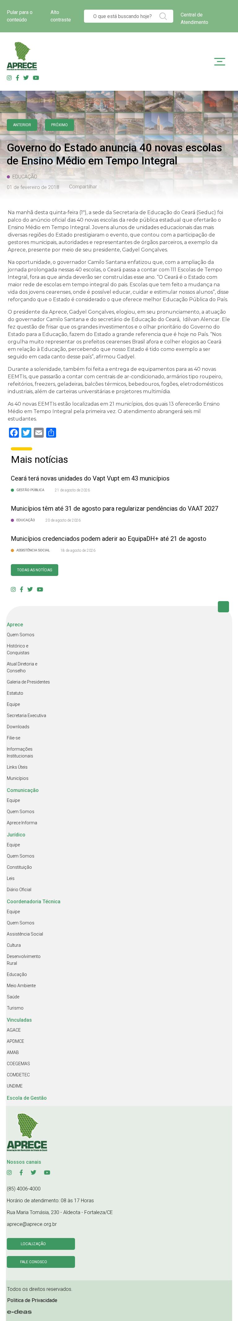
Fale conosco (33, 1262)
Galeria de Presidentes (28, 681)
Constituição (19, 867)
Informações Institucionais (20, 752)
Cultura (14, 945)
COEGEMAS (18, 1063)
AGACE (14, 1030)
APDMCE (15, 1041)
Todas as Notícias (34, 570)
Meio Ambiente (21, 985)
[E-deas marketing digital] (19, 1311)
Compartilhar (83, 186)
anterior (22, 125)
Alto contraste (61, 16)
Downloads (18, 726)
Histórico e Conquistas (18, 649)
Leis (11, 878)
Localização (33, 1244)
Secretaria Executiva (26, 715)
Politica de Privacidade (32, 1300)
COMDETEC (18, 1074)
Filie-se (13, 737)
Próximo (59, 125)
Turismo (15, 1008)
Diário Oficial (19, 889)
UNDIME (15, 1086)
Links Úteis (17, 767)
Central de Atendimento (194, 18)
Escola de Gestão (27, 1098)
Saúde (13, 996)
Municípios (18, 778)
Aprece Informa (22, 822)
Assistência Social (25, 934)
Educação (17, 974)
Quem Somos (20, 634)
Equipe (13, 704)
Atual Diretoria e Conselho (22, 667)
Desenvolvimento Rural (24, 960)
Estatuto (15, 693)
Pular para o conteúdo (20, 16)
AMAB (13, 1052)
